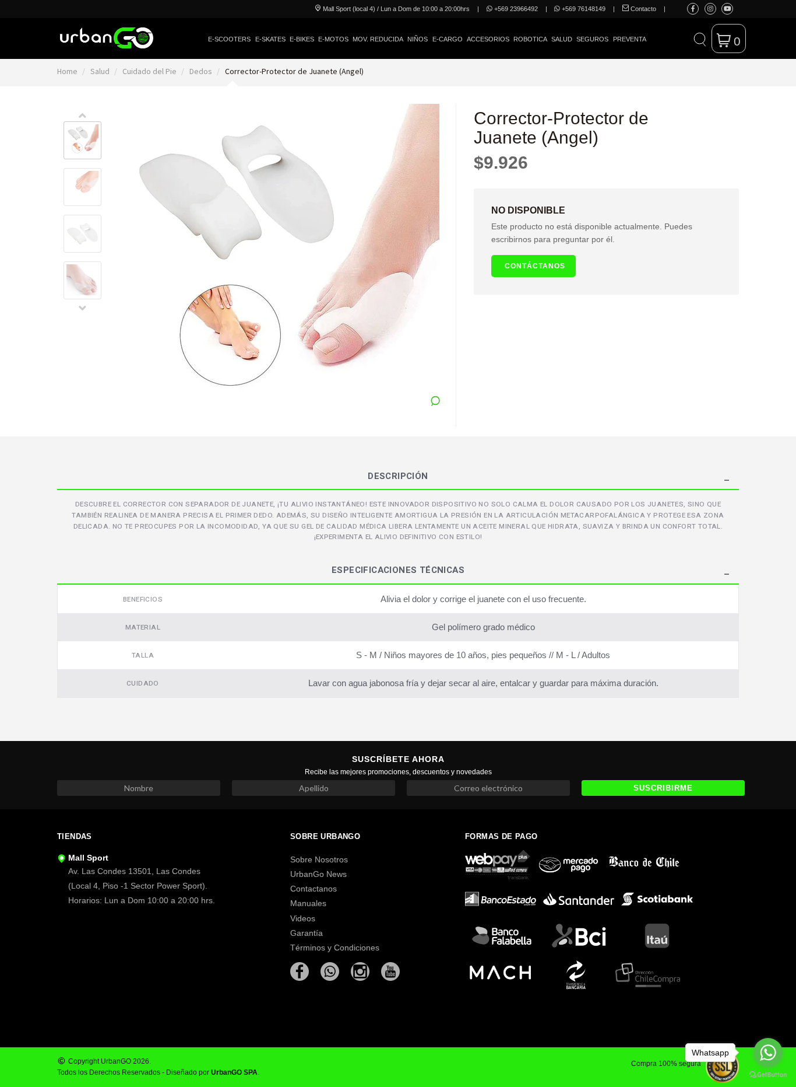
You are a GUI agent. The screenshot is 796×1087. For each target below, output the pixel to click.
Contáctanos (535, 266)
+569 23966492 (515, 8)
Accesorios (488, 39)
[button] (699, 38)
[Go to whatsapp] (768, 1052)
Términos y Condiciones (334, 947)
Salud (561, 39)
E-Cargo (447, 39)
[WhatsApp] (330, 970)
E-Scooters (229, 39)
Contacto (642, 8)
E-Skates (270, 39)
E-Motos (333, 39)
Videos (302, 918)
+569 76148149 (582, 8)
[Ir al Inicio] (106, 37)
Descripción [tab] (398, 477)
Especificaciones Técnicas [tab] (398, 571)
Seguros (592, 39)
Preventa (629, 39)
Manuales (308, 903)
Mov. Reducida (378, 39)
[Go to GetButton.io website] (768, 1075)
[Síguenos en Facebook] (693, 8)
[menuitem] (229, 47)
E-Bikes (302, 39)
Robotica (530, 39)
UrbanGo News (318, 874)
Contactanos (313, 888)
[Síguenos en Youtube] (727, 8)
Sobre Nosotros (319, 859)
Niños (417, 39)
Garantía (306, 933)
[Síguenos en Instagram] (710, 8)
